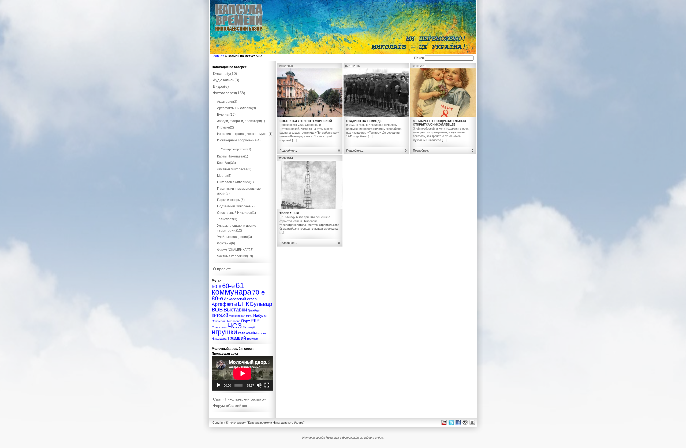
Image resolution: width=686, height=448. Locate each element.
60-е (228, 285)
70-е (258, 292)
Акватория (227, 102)
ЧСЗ (234, 326)
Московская (237, 315)
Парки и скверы (231, 200)
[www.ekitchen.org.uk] (473, 422)
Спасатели (219, 327)
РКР (255, 320)
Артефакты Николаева (236, 108)
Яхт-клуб (249, 327)
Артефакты (224, 304)
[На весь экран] (267, 385)
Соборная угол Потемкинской (305, 121)
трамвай (236, 338)
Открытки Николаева (226, 321)
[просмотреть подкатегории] (242, 97)
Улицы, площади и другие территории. (236, 228)
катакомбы (247, 333)
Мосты (224, 176)
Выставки (235, 310)
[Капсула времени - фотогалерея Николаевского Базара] (239, 31)
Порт (245, 321)
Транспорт (227, 219)
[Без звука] (259, 385)
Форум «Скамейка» (230, 405)
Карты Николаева (232, 156)
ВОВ (217, 310)
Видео (221, 86)
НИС (249, 315)
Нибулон (261, 315)
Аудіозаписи (226, 80)
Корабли (226, 163)
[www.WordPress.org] (465, 422)
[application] (242, 373)
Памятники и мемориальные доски (239, 191)
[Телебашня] (309, 208)
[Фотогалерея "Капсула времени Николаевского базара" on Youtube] (444, 422)
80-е (217, 298)
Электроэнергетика (236, 149)
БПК (243, 303)
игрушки (224, 332)
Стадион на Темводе (364, 121)
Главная (218, 56)
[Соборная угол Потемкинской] (309, 115)
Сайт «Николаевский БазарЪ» (239, 399)
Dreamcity (225, 73)
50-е (216, 286)
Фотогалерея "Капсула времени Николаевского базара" (266, 422)
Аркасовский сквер (240, 299)
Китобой (220, 315)
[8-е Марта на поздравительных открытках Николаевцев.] (443, 115)
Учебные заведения (234, 237)
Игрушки (225, 127)
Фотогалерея (229, 93)
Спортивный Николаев (236, 213)
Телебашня (289, 213)
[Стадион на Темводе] (376, 115)
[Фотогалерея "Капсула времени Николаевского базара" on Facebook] (458, 422)
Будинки (226, 114)
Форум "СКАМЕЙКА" (235, 250)
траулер (252, 338)
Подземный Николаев (236, 206)
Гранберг (254, 310)
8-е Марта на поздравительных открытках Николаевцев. (439, 122)
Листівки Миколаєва (234, 169)
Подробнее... (288, 150)
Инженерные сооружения (238, 140)
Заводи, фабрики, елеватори (241, 121)
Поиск (419, 58)
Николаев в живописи (235, 182)
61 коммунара (231, 288)
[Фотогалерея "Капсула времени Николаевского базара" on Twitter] (451, 422)
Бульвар (261, 304)
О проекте (222, 269)
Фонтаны (226, 243)
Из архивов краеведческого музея (245, 134)
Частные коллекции (235, 256)
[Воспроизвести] (218, 385)
